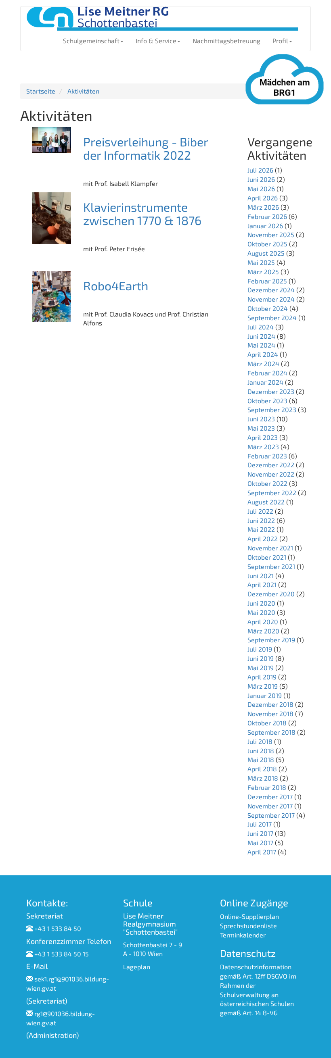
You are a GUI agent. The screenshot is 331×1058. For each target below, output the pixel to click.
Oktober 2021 (266, 557)
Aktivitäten (83, 91)
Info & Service (156, 40)
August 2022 (266, 502)
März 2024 (263, 363)
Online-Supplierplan (249, 916)
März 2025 (263, 271)
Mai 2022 (261, 529)
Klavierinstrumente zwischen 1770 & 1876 (142, 213)
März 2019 (262, 686)
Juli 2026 (260, 170)
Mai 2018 (260, 759)
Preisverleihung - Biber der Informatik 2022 (145, 148)
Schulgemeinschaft (91, 40)
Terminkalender (243, 935)
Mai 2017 (260, 842)
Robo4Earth (115, 285)
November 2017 (270, 806)
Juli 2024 (260, 327)
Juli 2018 (259, 741)
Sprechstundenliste (248, 925)
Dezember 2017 (270, 796)
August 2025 (266, 253)
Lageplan (136, 967)
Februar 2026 (267, 216)
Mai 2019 (260, 667)
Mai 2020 (261, 612)
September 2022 (271, 492)
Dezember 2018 (270, 704)
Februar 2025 (267, 281)
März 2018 (262, 778)
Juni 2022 (261, 520)
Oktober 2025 (267, 244)
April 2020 (262, 621)
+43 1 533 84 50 (57, 928)
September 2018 (271, 732)
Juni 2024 (261, 336)
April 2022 (262, 538)
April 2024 (262, 354)
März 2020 (263, 631)
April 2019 (262, 677)
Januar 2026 (265, 225)
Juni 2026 (261, 179)
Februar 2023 (267, 456)
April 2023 (262, 437)
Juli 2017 (259, 824)
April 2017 (261, 852)
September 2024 (272, 317)
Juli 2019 (259, 649)
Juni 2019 (260, 658)
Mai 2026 (261, 188)
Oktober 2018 (267, 723)
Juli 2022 (260, 511)
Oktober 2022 (267, 483)
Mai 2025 (261, 262)
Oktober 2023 (267, 400)
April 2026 (262, 198)
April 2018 (262, 769)
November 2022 (270, 474)
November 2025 (270, 234)
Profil (280, 40)
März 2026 (263, 207)
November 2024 (271, 299)
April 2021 (262, 584)
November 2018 (270, 713)
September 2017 (271, 815)
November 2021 (270, 548)
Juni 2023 (261, 419)
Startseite (40, 91)
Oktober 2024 (267, 308)
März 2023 (263, 446)
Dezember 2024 (271, 290)
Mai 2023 (261, 428)
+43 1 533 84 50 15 (61, 954)
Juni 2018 (260, 750)
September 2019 (271, 640)
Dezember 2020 (271, 594)
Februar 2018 (266, 787)
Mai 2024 (261, 345)
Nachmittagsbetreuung (226, 40)
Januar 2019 (264, 695)
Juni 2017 (260, 833)
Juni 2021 (260, 575)
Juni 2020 (261, 603)
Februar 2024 (267, 373)
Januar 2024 (265, 382)
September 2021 (271, 566)
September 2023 (271, 409)
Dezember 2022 (270, 465)
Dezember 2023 (270, 391)
